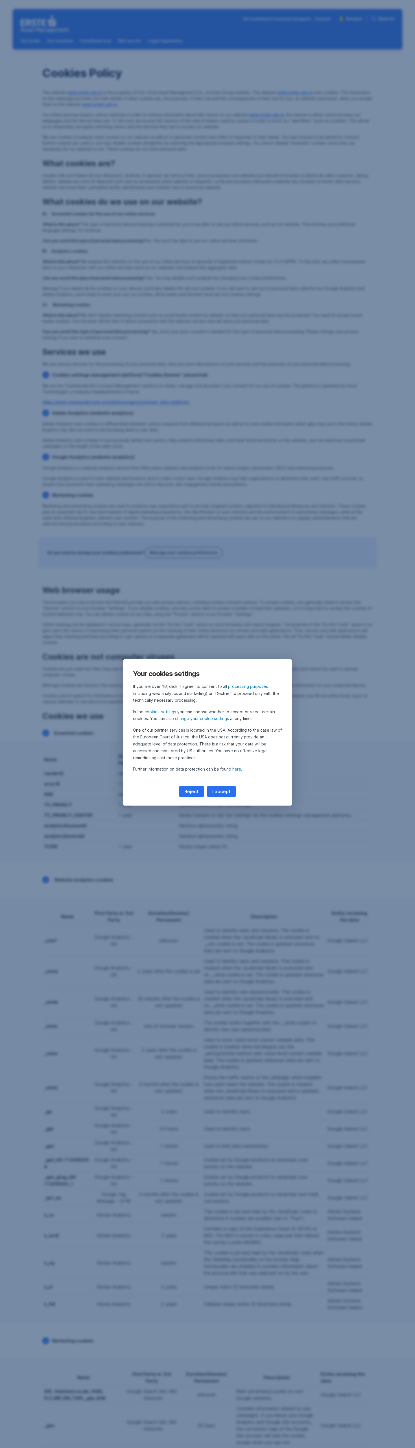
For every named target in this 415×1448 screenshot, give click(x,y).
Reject (191, 791)
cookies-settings (160, 711)
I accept (221, 791)
